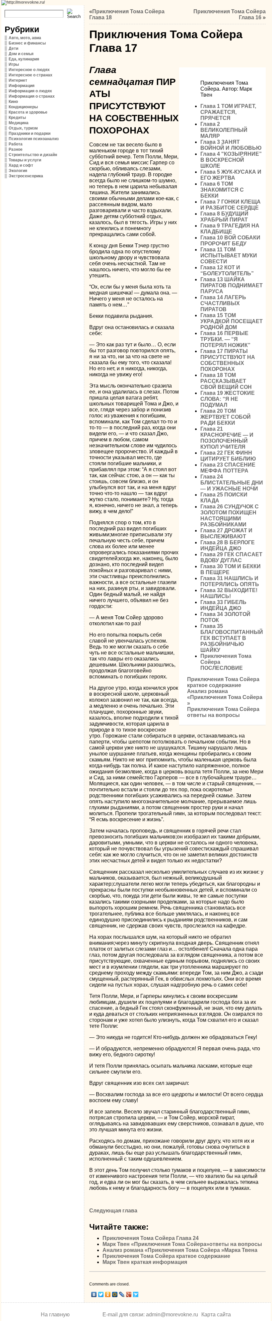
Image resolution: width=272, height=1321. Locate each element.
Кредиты (17, 117)
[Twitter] (101, 1294)
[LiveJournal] (121, 1294)
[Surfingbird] (135, 1294)
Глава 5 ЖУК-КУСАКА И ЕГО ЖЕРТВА (230, 175)
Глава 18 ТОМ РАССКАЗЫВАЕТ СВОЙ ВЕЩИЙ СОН (226, 381)
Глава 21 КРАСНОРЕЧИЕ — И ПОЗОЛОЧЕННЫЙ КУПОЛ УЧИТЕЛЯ (226, 438)
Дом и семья (21, 53)
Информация (21, 85)
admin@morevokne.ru (172, 1314)
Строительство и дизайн (33, 154)
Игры (14, 64)
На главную (55, 1314)
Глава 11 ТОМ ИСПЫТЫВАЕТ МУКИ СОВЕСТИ (228, 255)
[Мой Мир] (114, 1294)
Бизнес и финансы (27, 43)
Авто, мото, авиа (25, 38)
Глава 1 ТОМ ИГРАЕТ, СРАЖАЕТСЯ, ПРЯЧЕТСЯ (228, 112)
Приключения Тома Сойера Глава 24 (150, 1238)
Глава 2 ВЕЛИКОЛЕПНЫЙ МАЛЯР (223, 130)
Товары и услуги (25, 160)
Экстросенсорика (26, 176)
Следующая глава (113, 1210)
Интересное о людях (29, 69)
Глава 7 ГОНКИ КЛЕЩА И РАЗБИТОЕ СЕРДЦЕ (230, 205)
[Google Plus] (128, 1294)
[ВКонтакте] (94, 1294)
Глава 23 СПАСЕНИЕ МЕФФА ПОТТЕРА (227, 468)
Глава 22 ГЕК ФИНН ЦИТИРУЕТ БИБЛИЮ (228, 456)
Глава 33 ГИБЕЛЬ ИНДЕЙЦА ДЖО (223, 605)
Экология (18, 170)
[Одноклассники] (107, 1294)
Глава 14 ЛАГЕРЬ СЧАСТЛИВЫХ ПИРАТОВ (223, 303)
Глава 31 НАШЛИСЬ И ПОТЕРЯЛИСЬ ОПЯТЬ (229, 581)
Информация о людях (30, 91)
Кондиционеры (23, 107)
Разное (16, 149)
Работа (16, 144)
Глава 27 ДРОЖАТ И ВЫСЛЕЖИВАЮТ (226, 533)
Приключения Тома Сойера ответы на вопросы (223, 712)
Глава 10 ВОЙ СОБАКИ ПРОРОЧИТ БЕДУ (230, 240)
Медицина (19, 123)
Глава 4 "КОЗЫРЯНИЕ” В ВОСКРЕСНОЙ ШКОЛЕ (231, 160)
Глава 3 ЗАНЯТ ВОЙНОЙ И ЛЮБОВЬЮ (231, 145)
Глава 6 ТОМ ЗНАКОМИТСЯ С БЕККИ (222, 190)
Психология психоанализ (34, 138)
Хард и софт (21, 165)
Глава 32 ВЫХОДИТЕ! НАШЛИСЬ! (228, 593)
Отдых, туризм (23, 128)
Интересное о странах (30, 75)
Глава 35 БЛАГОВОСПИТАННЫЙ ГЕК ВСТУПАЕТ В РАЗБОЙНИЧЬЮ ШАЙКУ (231, 638)
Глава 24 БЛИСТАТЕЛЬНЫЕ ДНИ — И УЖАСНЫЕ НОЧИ (231, 482)
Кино (13, 101)
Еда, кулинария (24, 59)
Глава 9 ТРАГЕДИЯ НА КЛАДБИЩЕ (229, 228)
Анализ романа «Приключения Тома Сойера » (224, 697)
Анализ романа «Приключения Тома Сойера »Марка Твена (179, 1250)
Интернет (18, 80)
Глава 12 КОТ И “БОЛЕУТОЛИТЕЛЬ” (227, 270)
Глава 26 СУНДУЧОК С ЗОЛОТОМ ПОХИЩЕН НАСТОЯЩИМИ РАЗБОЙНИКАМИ (229, 515)
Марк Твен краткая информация (144, 1262)
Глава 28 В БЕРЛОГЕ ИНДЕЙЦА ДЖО (227, 545)
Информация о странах (32, 96)
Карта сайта (216, 1314)
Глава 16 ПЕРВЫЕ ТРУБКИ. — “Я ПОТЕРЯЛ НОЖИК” (225, 339)
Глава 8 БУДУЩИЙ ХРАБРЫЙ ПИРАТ (224, 216)
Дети (13, 48)
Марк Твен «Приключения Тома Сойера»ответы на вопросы (182, 1244)
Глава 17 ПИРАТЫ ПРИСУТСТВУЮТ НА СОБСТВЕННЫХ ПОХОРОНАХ (227, 360)
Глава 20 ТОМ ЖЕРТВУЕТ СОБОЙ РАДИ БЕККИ (225, 417)
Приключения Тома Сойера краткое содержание (223, 682)
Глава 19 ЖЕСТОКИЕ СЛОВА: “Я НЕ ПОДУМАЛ (227, 399)
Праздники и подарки (29, 133)
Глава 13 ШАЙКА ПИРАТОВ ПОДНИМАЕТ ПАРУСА (231, 285)
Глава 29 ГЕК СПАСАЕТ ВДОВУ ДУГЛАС (231, 557)
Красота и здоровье (28, 112)
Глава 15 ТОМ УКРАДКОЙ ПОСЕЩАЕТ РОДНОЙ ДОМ (231, 321)
